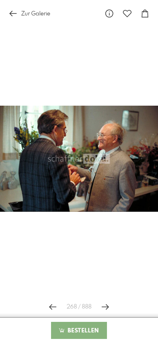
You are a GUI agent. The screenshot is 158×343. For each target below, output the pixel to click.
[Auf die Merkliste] (127, 13)
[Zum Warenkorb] (145, 13)
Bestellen (82, 331)
